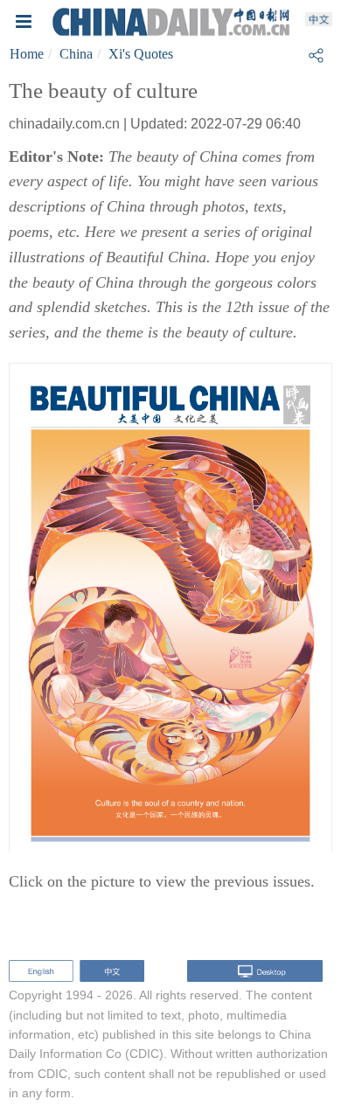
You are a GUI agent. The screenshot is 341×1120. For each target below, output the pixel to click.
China (76, 53)
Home (27, 53)
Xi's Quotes (140, 53)
